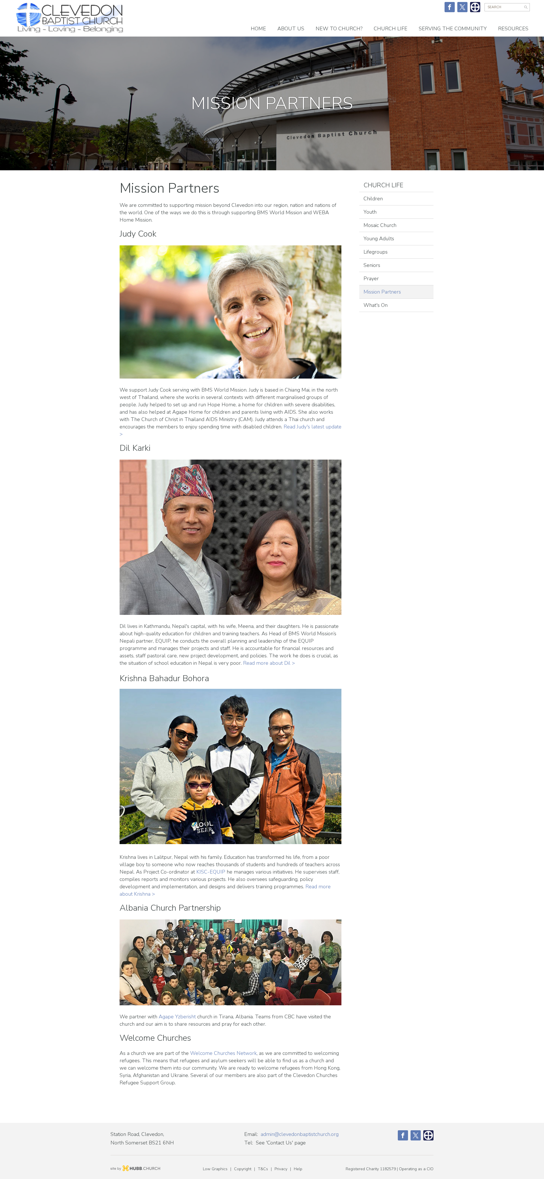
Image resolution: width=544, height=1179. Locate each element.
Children (373, 198)
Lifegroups (376, 251)
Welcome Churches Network (223, 1053)
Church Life (383, 185)
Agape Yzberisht (177, 1016)
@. (300, 1134)
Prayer (371, 278)
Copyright (242, 1169)
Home (258, 28)
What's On (376, 305)
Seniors (372, 265)
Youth (370, 212)
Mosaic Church (380, 225)
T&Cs (263, 1169)
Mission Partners (382, 291)
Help (298, 1169)
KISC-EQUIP (210, 871)
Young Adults (379, 238)
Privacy (281, 1169)
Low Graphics (215, 1169)
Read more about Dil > (269, 663)
